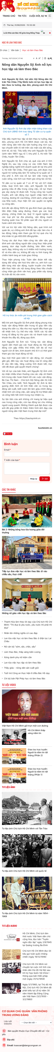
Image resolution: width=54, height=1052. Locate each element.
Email (7, 449)
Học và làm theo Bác (32, 50)
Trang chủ (9, 16)
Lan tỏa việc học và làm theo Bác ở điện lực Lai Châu (27, 640)
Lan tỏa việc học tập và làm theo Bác (22, 662)
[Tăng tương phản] (48, 58)
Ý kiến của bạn (12, 460)
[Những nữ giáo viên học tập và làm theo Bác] (27, 594)
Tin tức (22, 16)
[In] (45, 58)
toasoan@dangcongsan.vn (27, 1045)
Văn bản (15, 50)
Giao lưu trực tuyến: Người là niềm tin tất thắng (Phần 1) (38, 771)
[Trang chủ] (27, 5)
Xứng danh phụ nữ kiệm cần (18, 657)
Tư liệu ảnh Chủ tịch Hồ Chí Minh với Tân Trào (24, 828)
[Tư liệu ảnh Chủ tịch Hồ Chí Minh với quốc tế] (27, 850)
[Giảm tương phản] (51, 58)
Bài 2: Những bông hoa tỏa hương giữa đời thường (23, 531)
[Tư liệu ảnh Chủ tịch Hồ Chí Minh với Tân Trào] (27, 808)
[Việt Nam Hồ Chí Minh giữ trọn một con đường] (27, 706)
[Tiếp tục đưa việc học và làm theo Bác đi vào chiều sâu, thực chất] (27, 552)
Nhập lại (33, 479)
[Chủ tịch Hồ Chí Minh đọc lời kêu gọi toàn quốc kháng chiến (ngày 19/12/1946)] (11, 954)
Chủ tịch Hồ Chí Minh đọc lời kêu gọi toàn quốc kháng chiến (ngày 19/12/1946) (37, 953)
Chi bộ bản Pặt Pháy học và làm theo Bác (24, 678)
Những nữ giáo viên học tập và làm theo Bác (24, 613)
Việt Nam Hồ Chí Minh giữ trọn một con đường (25, 725)
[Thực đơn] (50, 16)
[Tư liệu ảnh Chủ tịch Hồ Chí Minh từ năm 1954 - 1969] (27, 893)
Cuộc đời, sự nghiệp (41, 16)
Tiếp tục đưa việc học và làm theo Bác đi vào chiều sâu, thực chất (24, 573)
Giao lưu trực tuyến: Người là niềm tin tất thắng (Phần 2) (38, 752)
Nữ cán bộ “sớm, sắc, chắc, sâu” (20, 646)
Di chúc (3, 50)
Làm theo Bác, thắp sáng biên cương (22, 652)
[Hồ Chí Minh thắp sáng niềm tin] (14, 737)
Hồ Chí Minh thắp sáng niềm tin (36, 732)
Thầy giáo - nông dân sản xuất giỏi (21, 668)
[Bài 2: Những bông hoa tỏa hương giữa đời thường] (27, 510)
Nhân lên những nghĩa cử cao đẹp (20, 633)
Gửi (46, 479)
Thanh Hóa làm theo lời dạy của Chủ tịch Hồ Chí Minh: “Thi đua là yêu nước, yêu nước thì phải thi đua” (28, 624)
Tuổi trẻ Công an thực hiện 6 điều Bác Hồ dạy (27, 673)
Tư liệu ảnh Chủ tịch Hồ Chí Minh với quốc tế (24, 871)
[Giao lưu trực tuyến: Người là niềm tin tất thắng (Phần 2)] (14, 756)
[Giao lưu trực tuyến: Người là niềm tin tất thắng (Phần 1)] (14, 775)
